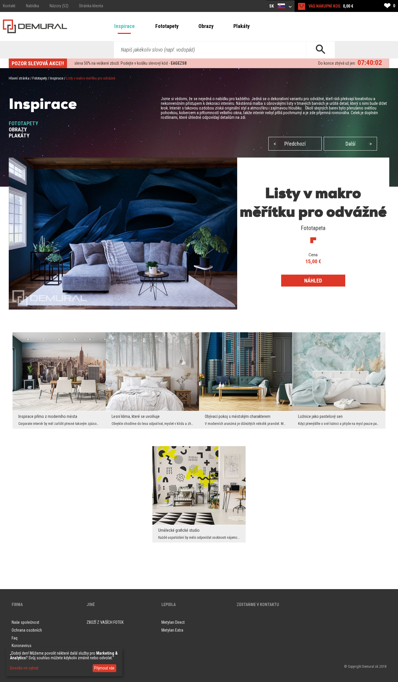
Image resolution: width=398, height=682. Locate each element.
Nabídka (32, 5)
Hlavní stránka (19, 78)
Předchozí (290, 144)
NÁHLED (313, 281)
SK (272, 6)
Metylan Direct (173, 622)
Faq (14, 638)
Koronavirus (21, 645)
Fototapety (167, 26)
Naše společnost (25, 622)
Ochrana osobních (27, 630)
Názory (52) (59, 5)
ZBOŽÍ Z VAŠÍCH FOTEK (105, 622)
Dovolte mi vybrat (24, 668)
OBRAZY (18, 129)
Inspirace (124, 26)
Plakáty (241, 26)
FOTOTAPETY (23, 123)
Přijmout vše (104, 668)
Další (359, 144)
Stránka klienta (91, 5)
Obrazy (206, 26)
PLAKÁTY (19, 135)
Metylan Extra (172, 630)
